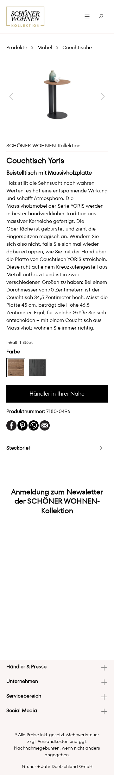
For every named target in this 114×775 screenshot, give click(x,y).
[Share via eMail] (45, 425)
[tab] (55, 447)
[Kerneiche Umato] (15, 367)
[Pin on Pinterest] (22, 425)
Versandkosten (53, 741)
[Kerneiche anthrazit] (37, 367)
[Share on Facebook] (11, 425)
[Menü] (87, 16)
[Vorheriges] (11, 96)
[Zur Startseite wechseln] (25, 16)
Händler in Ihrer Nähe (57, 394)
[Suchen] (101, 16)
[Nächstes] (103, 96)
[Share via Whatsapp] (33, 425)
